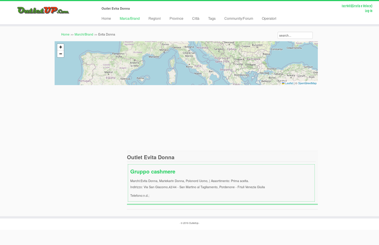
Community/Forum (238, 18)
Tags (212, 18)
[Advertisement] (189, 118)
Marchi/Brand (84, 34)
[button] (60, 47)
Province (176, 18)
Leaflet (288, 83)
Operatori (269, 18)
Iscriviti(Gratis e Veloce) (357, 6)
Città (195, 18)
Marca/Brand (130, 18)
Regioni (154, 18)
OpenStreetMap (307, 83)
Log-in (368, 11)
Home (106, 18)
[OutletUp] (44, 10)
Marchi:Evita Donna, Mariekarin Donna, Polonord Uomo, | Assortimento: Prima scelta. (197, 183)
